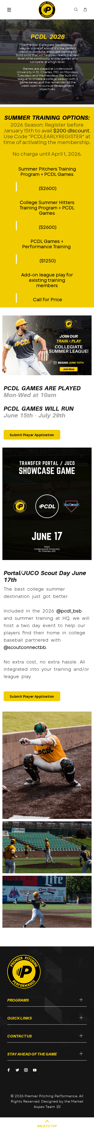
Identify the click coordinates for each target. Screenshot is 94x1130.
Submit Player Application (32, 435)
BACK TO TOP (47, 1126)
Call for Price (47, 300)
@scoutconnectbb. (25, 648)
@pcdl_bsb (69, 611)
